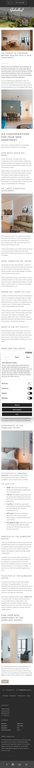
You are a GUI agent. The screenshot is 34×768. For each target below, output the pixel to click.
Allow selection (17, 409)
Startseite (3, 723)
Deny (17, 414)
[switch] (30, 388)
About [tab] (28, 357)
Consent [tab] (6, 357)
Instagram (13, 764)
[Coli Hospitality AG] (17, 11)
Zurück (5, 681)
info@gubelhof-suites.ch (25, 690)
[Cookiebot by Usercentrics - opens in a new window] (25, 353)
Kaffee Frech (28, 597)
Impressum (13, 695)
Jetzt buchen (19, 3)
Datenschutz (21, 695)
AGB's (28, 695)
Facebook (7, 764)
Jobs (18, 728)
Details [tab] (17, 357)
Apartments (4, 725)
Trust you (26, 764)
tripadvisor (20, 764)
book (3, 675)
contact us (29, 675)
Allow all (17, 405)
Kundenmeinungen (6, 730)
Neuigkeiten (4, 728)
